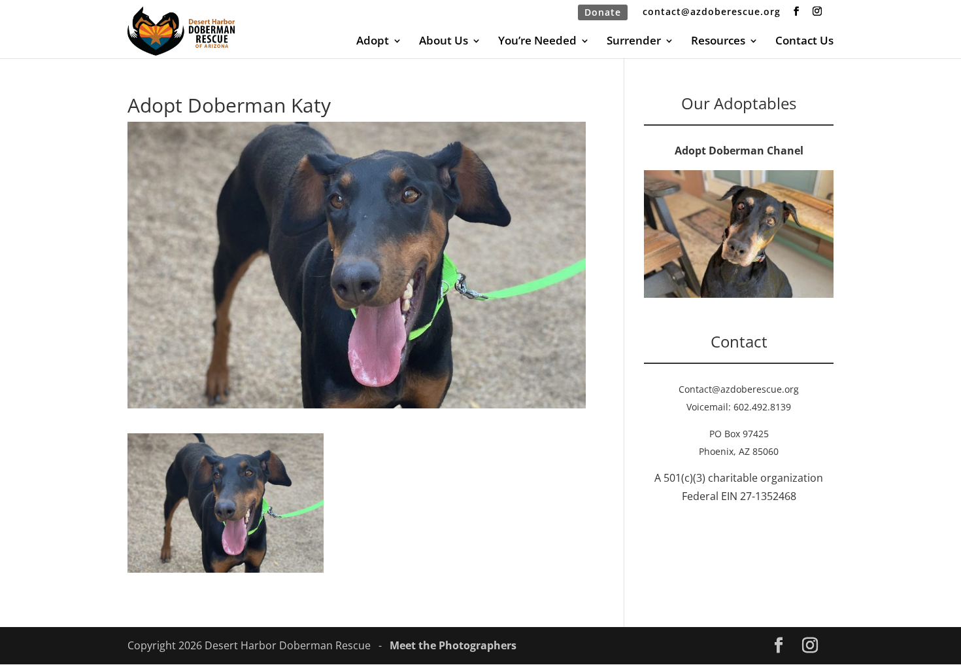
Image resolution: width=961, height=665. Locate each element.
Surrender (634, 42)
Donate (602, 12)
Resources (718, 42)
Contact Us (804, 42)
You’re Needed (537, 42)
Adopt (372, 42)
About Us (443, 42)
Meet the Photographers (453, 645)
